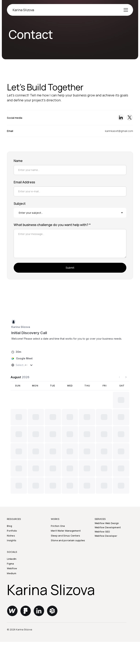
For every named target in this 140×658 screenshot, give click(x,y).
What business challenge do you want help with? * (52, 225)
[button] (125, 9)
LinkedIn (11, 574)
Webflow (12, 584)
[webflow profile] (12, 627)
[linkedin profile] (39, 627)
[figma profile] (25, 627)
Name (18, 160)
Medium (11, 589)
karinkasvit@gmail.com (119, 131)
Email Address (24, 182)
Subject (20, 203)
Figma (10, 579)
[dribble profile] (52, 627)
